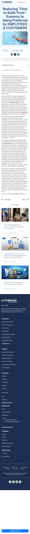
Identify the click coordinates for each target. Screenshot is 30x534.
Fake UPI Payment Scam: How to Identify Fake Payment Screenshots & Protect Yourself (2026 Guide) (15, 255)
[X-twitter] (15, 54)
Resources (6, 406)
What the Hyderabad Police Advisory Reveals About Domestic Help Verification (14, 226)
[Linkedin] (18, 54)
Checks (4, 349)
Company (5, 431)
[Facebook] (12, 54)
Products (5, 373)
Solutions (5, 319)
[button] (27, 65)
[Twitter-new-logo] (16, 482)
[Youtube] (10, 482)
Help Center (6, 450)
